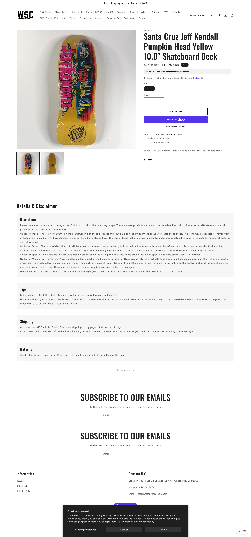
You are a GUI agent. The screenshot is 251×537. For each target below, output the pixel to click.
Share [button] (149, 160)
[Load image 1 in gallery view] (28, 163)
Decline (163, 529)
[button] (219, 15)
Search (20, 481)
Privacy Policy (146, 521)
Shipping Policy (24, 491)
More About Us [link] (125, 370)
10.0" (149, 89)
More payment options (175, 127)
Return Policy (23, 486)
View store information (158, 143)
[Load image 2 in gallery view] (52, 163)
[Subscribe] (148, 415)
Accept (124, 529)
